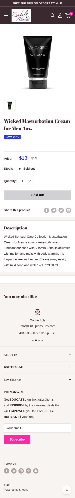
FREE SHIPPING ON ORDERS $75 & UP (37, 3)
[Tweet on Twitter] (61, 210)
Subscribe (17, 439)
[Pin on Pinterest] (54, 210)
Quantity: (10, 181)
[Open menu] (6, 15)
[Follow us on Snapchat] (35, 471)
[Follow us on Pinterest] (28, 471)
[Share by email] (68, 210)
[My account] (60, 15)
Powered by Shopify (16, 489)
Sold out (37, 195)
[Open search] (53, 15)
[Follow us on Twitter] (14, 471)
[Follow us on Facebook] (6, 471)
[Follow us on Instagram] (21, 471)
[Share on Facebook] (46, 210)
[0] (68, 15)
